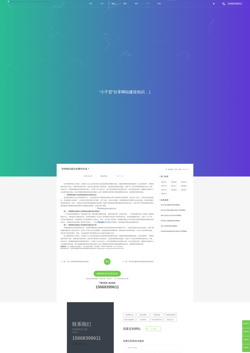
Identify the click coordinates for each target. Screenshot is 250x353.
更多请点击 (170, 320)
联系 (159, 3)
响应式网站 (143, 315)
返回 (107, 262)
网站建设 (174, 182)
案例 (125, 3)
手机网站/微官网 (170, 315)
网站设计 (164, 182)
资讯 (147, 3)
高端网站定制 (129, 315)
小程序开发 (143, 320)
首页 (90, 3)
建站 (113, 3)
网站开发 (164, 186)
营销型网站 (156, 315)
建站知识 (185, 169)
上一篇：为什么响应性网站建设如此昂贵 (75, 261)
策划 (136, 3)
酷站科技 (104, 176)
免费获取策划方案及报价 (107, 274)
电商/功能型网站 (129, 320)
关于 (102, 3)
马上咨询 (153, 329)
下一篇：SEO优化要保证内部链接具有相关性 (138, 261)
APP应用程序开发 (156, 320)
